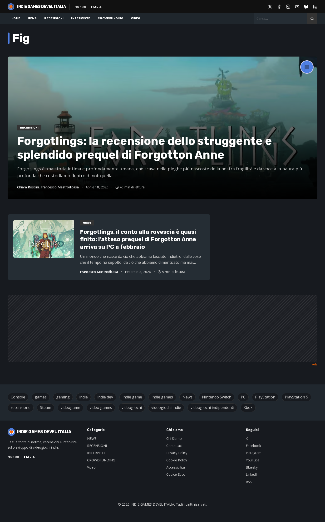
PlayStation (265, 397)
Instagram (253, 452)
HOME (15, 18)
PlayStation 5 (296, 397)
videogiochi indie (166, 407)
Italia (96, 7)
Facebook (253, 445)
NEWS (32, 18)
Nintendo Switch (216, 397)
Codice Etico (175, 474)
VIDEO (135, 18)
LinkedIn (252, 474)
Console (18, 397)
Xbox (248, 407)
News (187, 397)
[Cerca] (312, 18)
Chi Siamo (174, 438)
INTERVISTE (80, 18)
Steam (45, 407)
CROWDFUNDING (110, 18)
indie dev (105, 397)
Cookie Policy (176, 460)
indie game (132, 397)
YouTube (253, 460)
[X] (270, 7)
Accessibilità (175, 467)
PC (243, 397)
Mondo (80, 7)
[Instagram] (288, 7)
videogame (70, 407)
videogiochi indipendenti (212, 407)
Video (91, 467)
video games (101, 407)
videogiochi (132, 407)
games (41, 397)
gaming (63, 397)
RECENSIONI (54, 18)
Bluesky (252, 467)
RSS (249, 481)
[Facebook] (279, 7)
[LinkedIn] (315, 7)
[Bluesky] (306, 7)
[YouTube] (297, 7)
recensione (20, 407)
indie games (162, 397)
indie (83, 397)
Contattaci (174, 445)
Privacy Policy (176, 452)
